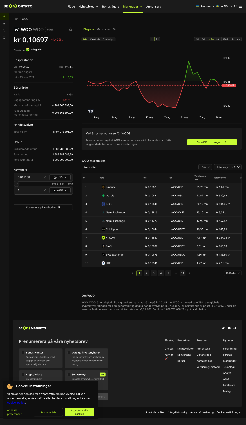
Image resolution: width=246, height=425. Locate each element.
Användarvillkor (155, 412)
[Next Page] (190, 273)
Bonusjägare (110, 6)
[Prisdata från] (34, 50)
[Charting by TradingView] (91, 111)
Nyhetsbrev (86, 6)
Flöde (71, 6)
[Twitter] (223, 329)
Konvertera (184, 354)
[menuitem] (4, 16)
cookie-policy (16, 403)
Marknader (130, 6)
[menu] (4, 27)
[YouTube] (229, 329)
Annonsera (153, 6)
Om (115, 29)
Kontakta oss (204, 360)
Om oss (169, 348)
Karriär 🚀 (169, 356)
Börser (181, 360)
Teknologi (229, 367)
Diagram (88, 29)
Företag (227, 354)
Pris (16, 18)
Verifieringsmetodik (208, 367)
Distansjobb (204, 354)
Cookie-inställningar (229, 412)
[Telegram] (235, 329)
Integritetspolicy (177, 412)
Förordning (230, 348)
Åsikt (226, 379)
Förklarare (229, 385)
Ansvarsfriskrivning (202, 412)
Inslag (227, 391)
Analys (227, 373)
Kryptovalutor (185, 348)
